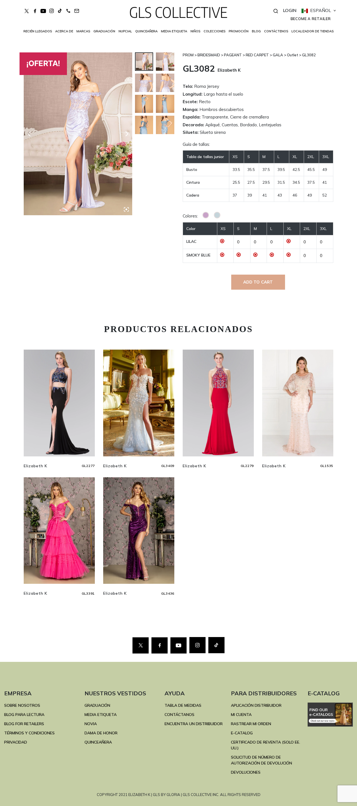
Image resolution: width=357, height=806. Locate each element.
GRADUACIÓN (97, 705)
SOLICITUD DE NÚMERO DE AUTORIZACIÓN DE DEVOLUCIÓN (261, 760)
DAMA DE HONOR (101, 732)
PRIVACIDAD (15, 742)
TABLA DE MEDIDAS (183, 705)
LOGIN (289, 10)
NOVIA (91, 723)
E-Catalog (242, 732)
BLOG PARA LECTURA (24, 714)
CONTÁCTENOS (276, 31)
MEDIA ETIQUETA (101, 714)
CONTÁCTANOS (179, 714)
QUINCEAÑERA (98, 742)
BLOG (256, 31)
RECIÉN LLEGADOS (37, 31)
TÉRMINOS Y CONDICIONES (29, 732)
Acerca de (64, 31)
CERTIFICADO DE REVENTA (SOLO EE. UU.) (265, 745)
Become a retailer (311, 18)
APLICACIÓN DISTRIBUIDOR (256, 705)
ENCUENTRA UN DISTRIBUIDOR (194, 723)
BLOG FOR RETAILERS (24, 723)
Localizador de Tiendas (312, 31)
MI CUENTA (241, 714)
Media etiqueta (174, 31)
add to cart (258, 282)
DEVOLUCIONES (245, 772)
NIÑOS (195, 31)
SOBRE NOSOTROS (22, 705)
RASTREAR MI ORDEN (251, 723)
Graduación (104, 31)
